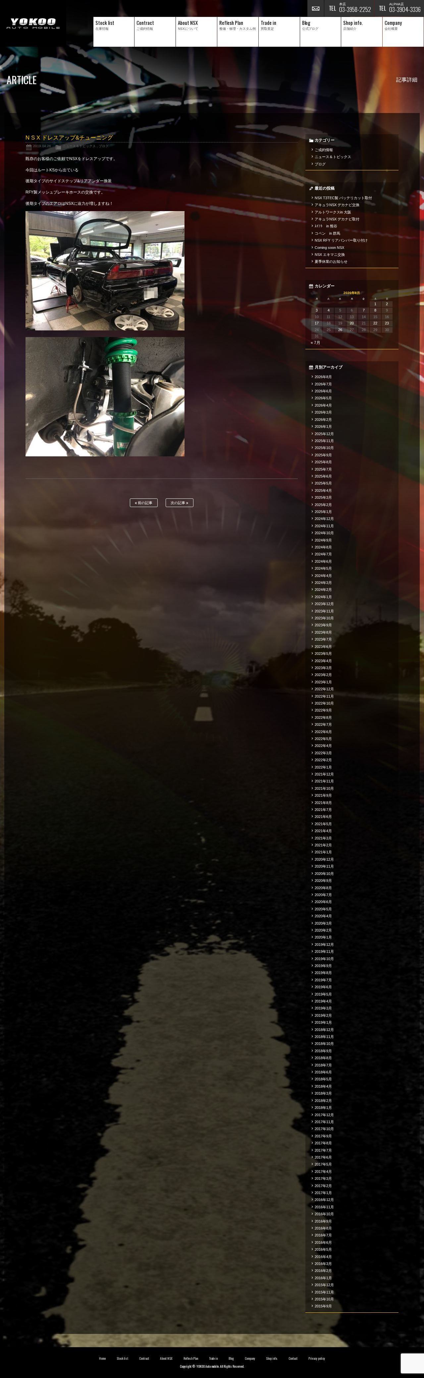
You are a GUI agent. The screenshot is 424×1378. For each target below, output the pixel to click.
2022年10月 (324, 703)
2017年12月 (324, 1115)
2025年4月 (323, 490)
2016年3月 (323, 1264)
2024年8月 (323, 547)
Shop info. (272, 1358)
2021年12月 (324, 774)
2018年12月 (324, 1030)
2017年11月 (324, 1122)
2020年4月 (323, 916)
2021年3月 (323, 838)
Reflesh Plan (191, 1358)
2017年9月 (323, 1136)
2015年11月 (324, 1292)
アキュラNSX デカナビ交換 (337, 205)
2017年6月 (323, 1157)
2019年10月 (324, 959)
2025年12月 (324, 434)
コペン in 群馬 (327, 233)
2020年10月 (324, 874)
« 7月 (315, 342)
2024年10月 (324, 533)
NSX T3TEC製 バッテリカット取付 (343, 198)
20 (352, 323)
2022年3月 (323, 753)
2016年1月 (323, 1278)
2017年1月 (323, 1193)
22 (375, 323)
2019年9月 (323, 966)
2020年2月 (323, 930)
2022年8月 (323, 717)
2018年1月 (323, 1108)
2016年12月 (324, 1200)
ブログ (104, 146)
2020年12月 (324, 859)
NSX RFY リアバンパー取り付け (341, 240)
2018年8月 (323, 1058)
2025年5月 (323, 483)
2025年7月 (323, 469)
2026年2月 (323, 420)
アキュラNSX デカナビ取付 (337, 219)
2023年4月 (323, 661)
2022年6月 (323, 732)
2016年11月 (324, 1207)
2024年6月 (323, 561)
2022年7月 (323, 724)
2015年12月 (324, 1285)
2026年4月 (323, 405)
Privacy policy (316, 1358)
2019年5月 (323, 994)
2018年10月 (324, 1044)
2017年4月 (323, 1172)
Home (102, 1358)
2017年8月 (323, 1143)
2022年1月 (323, 767)
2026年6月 (323, 391)
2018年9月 (323, 1051)
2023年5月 (323, 654)
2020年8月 (323, 888)
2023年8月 (323, 632)
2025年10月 (324, 448)
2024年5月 (323, 568)
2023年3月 (323, 668)
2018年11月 (324, 1037)
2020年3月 (323, 923)
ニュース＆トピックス (79, 146)
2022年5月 (323, 739)
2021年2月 (323, 845)
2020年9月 (323, 881)
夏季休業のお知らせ (331, 261)
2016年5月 (323, 1249)
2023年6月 (323, 647)
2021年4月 (323, 831)
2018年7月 (323, 1065)
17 (317, 323)
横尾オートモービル (33, 23)
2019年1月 (323, 1022)
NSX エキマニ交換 (330, 255)
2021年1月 (323, 852)
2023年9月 (323, 625)
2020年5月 (323, 909)
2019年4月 (323, 1001)
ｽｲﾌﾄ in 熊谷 (326, 226)
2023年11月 (324, 611)
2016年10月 (324, 1214)
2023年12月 (324, 604)
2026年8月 (323, 377)
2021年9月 (323, 795)
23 (387, 323)
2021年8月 (323, 803)
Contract (144, 1358)
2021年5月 (323, 824)
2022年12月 (324, 689)
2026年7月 (323, 384)
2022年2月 (323, 760)
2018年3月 (323, 1093)
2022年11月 (324, 696)
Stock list (122, 1358)
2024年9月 (323, 540)
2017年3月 (323, 1178)
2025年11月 (324, 441)
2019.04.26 (42, 146)
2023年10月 (324, 618)
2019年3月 (323, 1008)
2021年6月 (323, 817)
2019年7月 (323, 980)
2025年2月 (323, 505)
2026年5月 (323, 398)
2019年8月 (323, 973)
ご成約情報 (324, 150)
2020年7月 (323, 895)
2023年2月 (323, 675)
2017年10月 (324, 1129)
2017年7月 (323, 1150)
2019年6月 (323, 987)
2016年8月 (323, 1228)
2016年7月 (323, 1235)
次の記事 (178, 503)
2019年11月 (324, 951)
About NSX (166, 1358)
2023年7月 (323, 639)
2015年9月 (323, 1306)
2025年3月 (323, 497)
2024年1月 (323, 597)
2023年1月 (323, 682)
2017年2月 (323, 1186)
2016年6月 (323, 1242)
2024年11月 (324, 526)
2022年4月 (323, 746)
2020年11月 (324, 866)
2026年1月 (323, 427)
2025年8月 (323, 462)
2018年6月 (323, 1072)
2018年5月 (323, 1079)
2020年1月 (323, 937)
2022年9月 (323, 710)
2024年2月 (323, 590)
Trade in (213, 1358)
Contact (293, 1358)
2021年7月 (323, 810)
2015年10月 (324, 1299)
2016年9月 (323, 1221)
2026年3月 (323, 412)
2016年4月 (323, 1257)
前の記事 (144, 503)
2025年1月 (323, 512)
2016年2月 (323, 1271)
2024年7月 (323, 554)
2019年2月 (323, 1015)
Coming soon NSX (329, 248)
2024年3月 (323, 583)
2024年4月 (323, 576)
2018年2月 (323, 1101)
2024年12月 (324, 519)
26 (340, 330)
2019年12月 (324, 945)
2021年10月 (324, 788)
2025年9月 (323, 455)
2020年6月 (323, 902)
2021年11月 (324, 781)
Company (250, 1358)
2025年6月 (323, 476)
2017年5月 (323, 1164)
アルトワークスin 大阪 (333, 212)
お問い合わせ (315, 8)
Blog (231, 1358)
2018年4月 (323, 1086)
